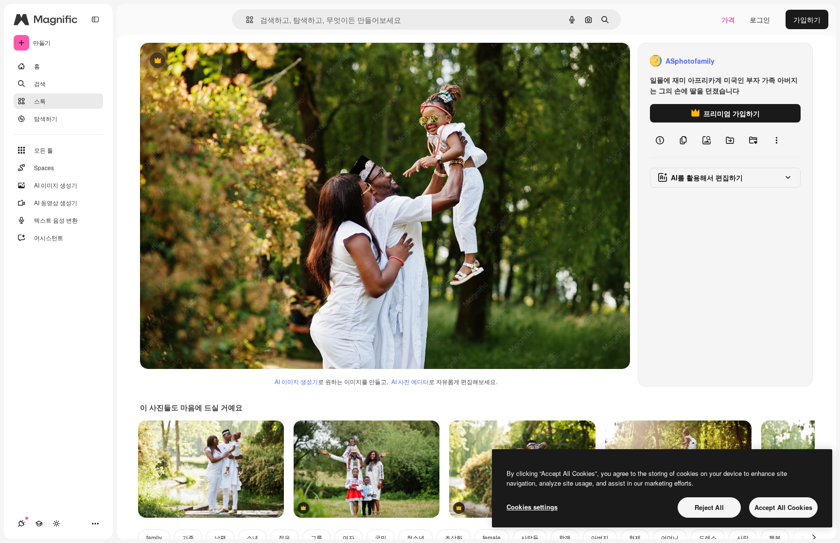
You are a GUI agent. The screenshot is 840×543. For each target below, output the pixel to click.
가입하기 (807, 19)
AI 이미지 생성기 (296, 381)
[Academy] (39, 523)
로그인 (760, 19)
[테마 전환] (56, 523)
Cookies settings (532, 506)
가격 (728, 19)
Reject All (709, 507)
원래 (196, 61)
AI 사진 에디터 (410, 381)
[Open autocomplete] (245, 19)
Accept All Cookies (783, 507)
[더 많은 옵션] (776, 140)
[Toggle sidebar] (95, 19)
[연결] (21, 523)
